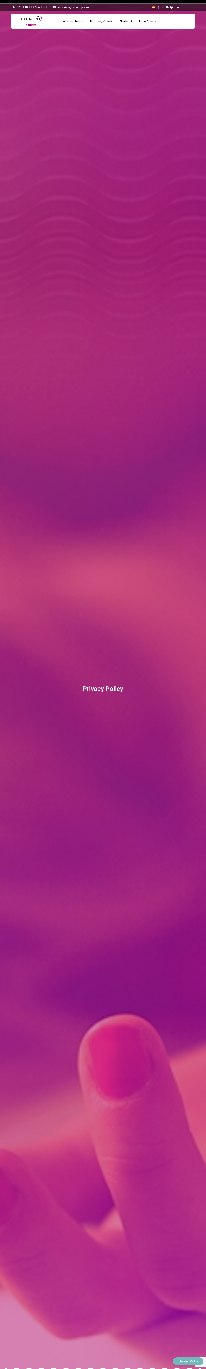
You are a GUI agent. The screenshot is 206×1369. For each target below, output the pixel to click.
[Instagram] (162, 7)
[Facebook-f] (158, 7)
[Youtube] (167, 7)
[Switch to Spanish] (154, 7)
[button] (178, 7)
